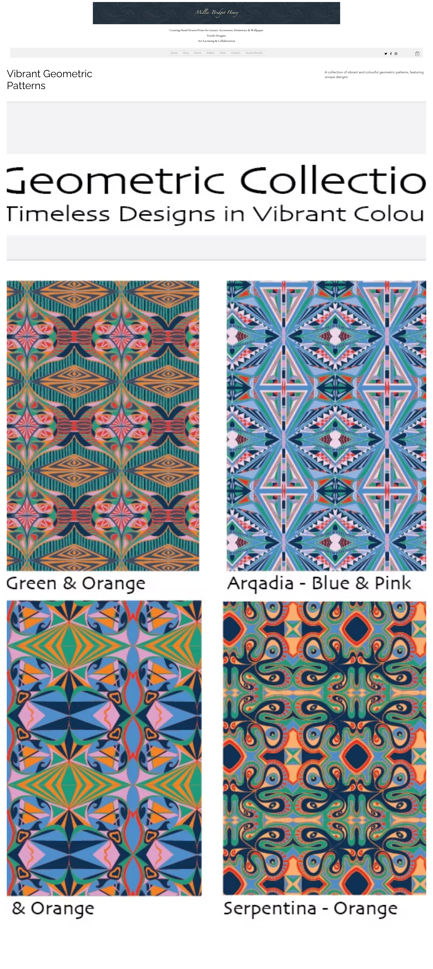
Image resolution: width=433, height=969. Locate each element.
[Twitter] (386, 53)
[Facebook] (391, 53)
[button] (417, 53)
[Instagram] (396, 53)
